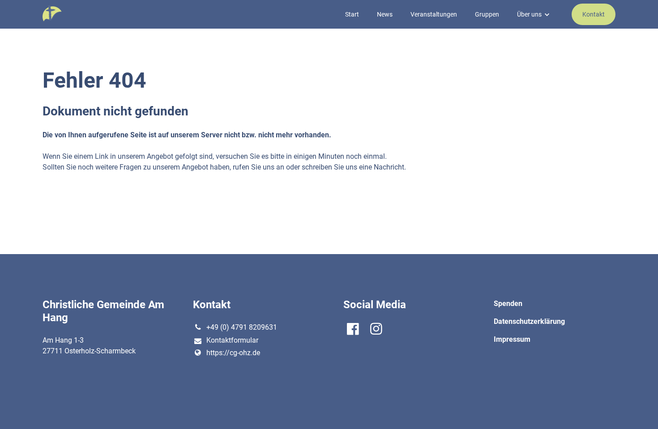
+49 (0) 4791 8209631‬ (241, 327)
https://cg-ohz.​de (233, 352)
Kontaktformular (232, 340)
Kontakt (593, 14)
